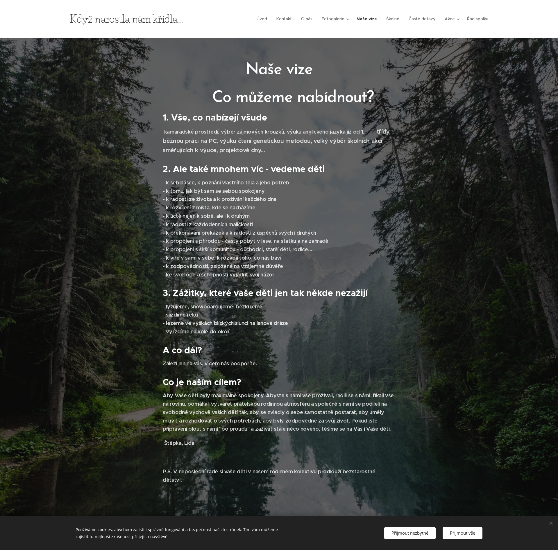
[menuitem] (263, 19)
